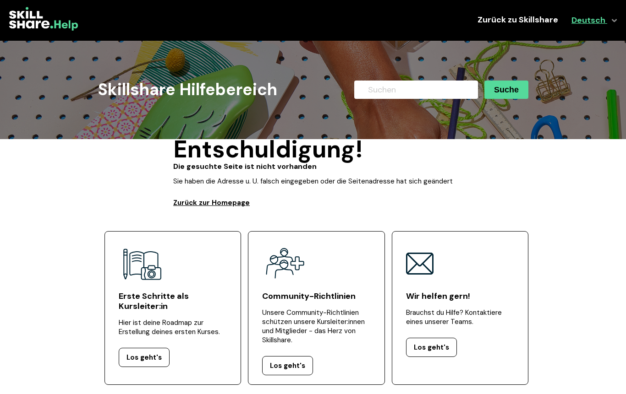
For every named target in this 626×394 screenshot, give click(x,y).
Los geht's (144, 357)
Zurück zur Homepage (211, 202)
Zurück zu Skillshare (518, 20)
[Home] (43, 28)
